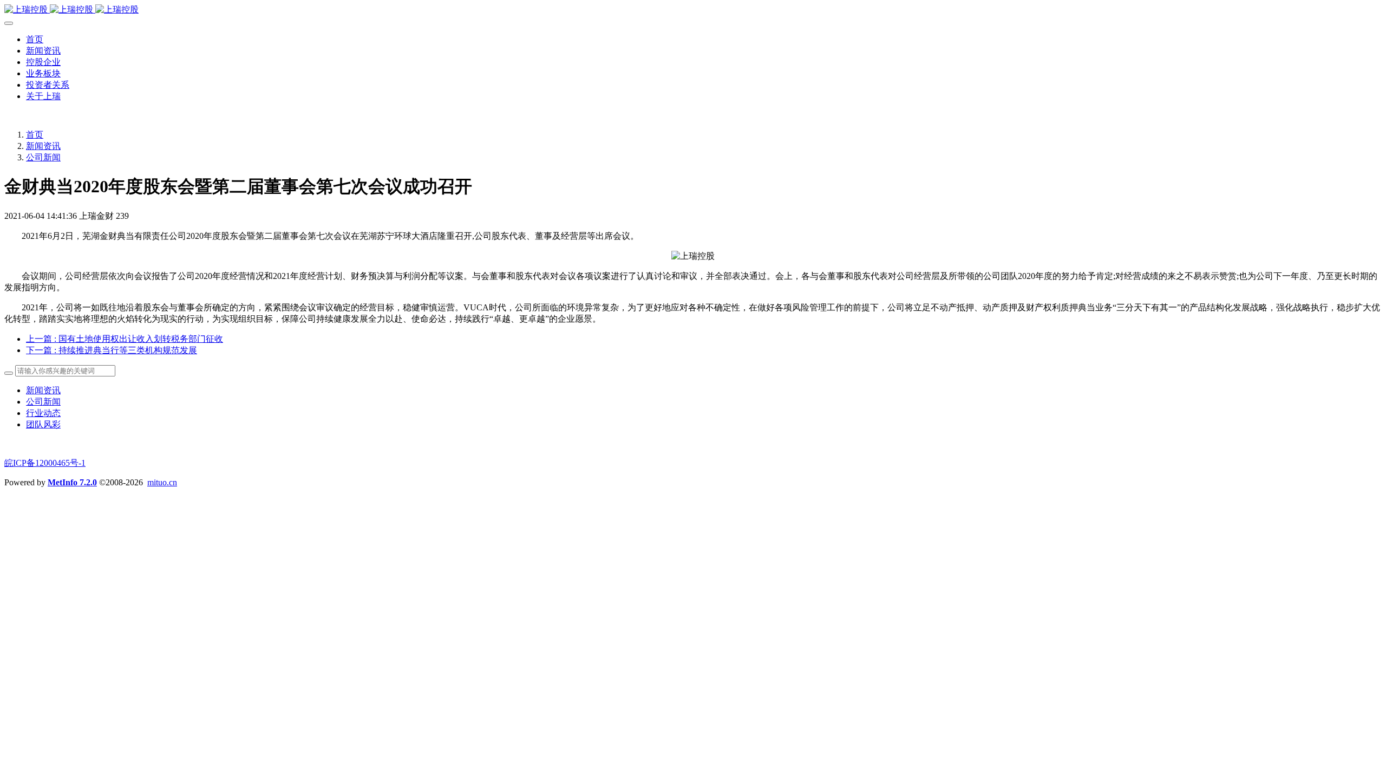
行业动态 (43, 413)
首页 (34, 39)
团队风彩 (43, 424)
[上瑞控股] (693, 10)
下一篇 (111, 350)
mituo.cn (162, 482)
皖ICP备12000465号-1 (45, 462)
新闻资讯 (43, 146)
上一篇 (124, 338)
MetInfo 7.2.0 (72, 482)
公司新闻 (43, 157)
